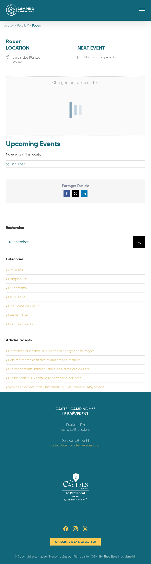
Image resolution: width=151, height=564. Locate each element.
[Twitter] (85, 528)
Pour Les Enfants (20, 324)
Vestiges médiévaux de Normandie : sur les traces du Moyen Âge (56, 387)
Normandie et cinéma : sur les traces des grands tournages (51, 351)
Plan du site (81, 556)
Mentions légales (60, 556)
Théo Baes (110, 556)
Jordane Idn (128, 556)
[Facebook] (65, 528)
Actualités (15, 270)
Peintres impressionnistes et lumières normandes (44, 360)
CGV (94, 556)
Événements (17, 288)
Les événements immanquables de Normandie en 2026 (49, 369)
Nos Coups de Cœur (23, 306)
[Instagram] (75, 528)
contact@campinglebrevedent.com (75, 445)
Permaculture (18, 315)
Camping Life (18, 279)
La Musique (16, 297)
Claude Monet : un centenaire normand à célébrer (44, 378)
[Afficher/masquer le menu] (142, 10)
